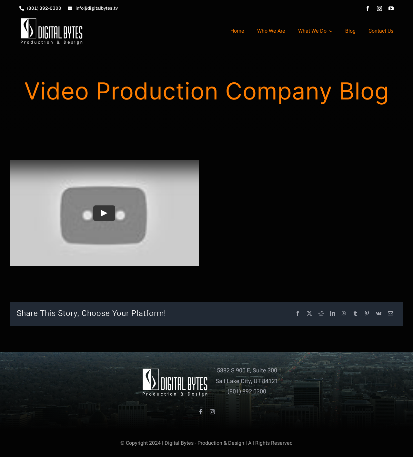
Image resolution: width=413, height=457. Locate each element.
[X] (309, 313)
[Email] (390, 313)
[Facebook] (298, 313)
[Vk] (379, 313)
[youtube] (391, 8)
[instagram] (379, 8)
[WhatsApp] (343, 313)
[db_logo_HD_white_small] (51, 19)
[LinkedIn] (332, 313)
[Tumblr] (355, 313)
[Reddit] (321, 313)
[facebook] (367, 8)
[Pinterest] (367, 313)
